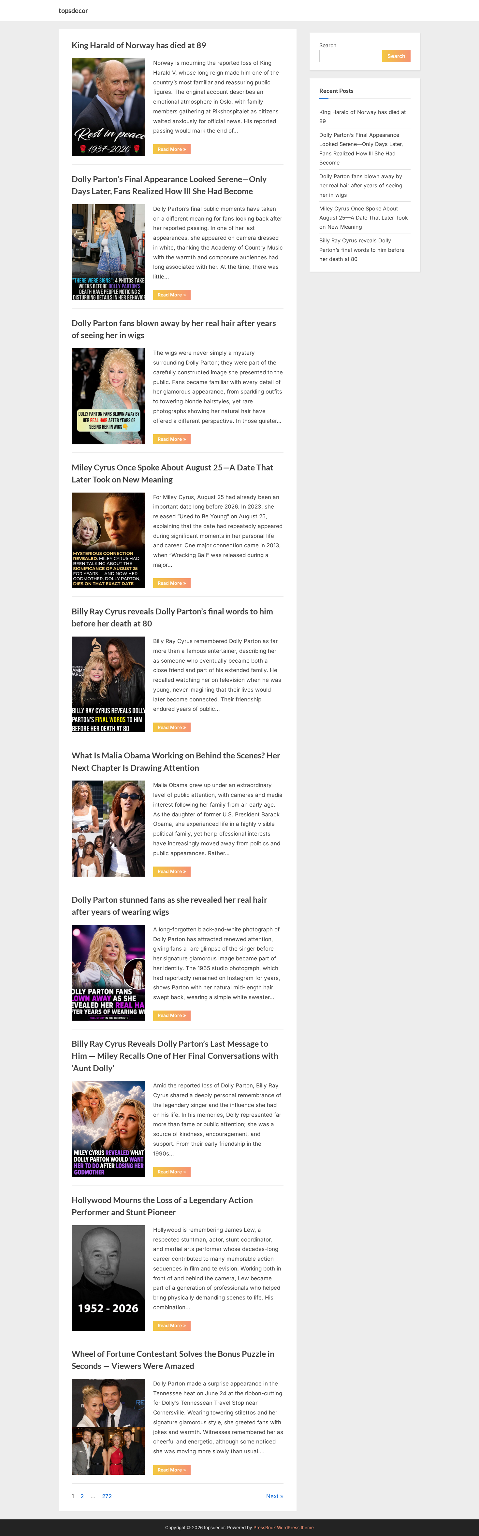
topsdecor (73, 10)
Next (272, 1496)
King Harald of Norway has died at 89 (139, 45)
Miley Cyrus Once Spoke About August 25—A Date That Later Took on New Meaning (363, 217)
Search (328, 45)
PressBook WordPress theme (284, 1527)
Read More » (174, 150)
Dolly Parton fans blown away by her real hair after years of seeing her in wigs (360, 185)
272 (107, 1496)
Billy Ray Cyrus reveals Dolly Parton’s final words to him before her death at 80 (361, 249)
